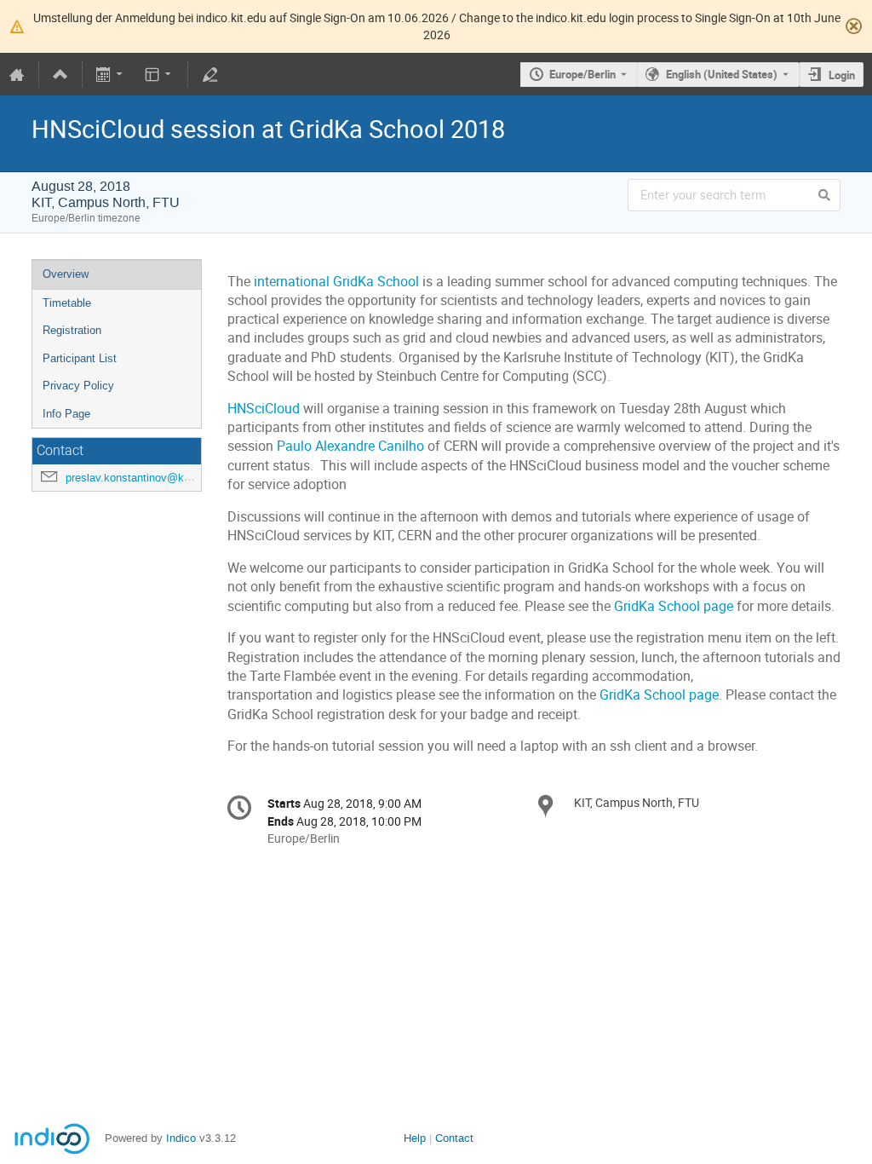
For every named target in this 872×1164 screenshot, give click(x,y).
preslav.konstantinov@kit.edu (138, 477)
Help (415, 1138)
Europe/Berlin (582, 74)
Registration (72, 330)
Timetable (67, 303)
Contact (454, 1138)
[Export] (111, 74)
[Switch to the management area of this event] (209, 74)
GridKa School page (673, 606)
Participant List (80, 358)
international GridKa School (336, 282)
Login (842, 75)
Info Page (66, 413)
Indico (181, 1138)
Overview (66, 274)
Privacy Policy (78, 385)
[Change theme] (159, 74)
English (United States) (721, 74)
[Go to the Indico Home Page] (17, 74)
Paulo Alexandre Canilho (350, 446)
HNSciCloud (263, 409)
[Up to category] (60, 74)
